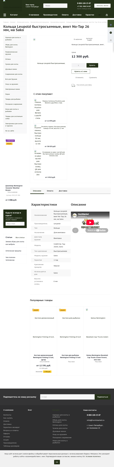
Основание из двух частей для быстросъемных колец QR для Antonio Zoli (53, 154)
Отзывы (6, 437)
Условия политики (93, 456)
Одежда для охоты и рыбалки (61, 416)
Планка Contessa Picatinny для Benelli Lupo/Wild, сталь (54, 102)
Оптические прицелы (13, 251)
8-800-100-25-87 (84, 3)
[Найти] (64, 5)
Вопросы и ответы (11, 430)
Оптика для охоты (60, 425)
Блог (30, 410)
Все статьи (20, 237)
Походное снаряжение (62, 437)
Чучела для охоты (60, 428)
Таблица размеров (11, 446)
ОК (57, 462)
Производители (9, 443)
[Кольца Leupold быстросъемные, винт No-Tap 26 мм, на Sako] (50, 63)
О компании (8, 410)
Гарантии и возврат (11, 427)
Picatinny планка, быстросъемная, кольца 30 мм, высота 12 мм (53, 127)
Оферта (6, 433)
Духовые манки (59, 431)
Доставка (7, 424)
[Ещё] (99, 15)
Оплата (6, 421)
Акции (6, 440)
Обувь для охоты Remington (60, 421)
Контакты (7, 415)
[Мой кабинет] (107, 15)
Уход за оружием (60, 434)
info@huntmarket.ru (95, 420)
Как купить (8, 418)
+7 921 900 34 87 (84, 6)
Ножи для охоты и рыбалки (60, 442)
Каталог (56, 410)
